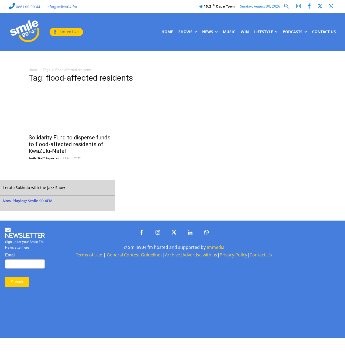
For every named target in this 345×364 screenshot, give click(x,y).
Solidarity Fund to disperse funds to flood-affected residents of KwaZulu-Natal (70, 144)
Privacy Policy (233, 255)
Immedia (216, 247)
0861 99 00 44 (28, 7)
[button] (286, 6)
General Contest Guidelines (135, 255)
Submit (17, 282)
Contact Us (261, 255)
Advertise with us (199, 255)
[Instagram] (298, 6)
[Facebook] (309, 6)
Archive (172, 255)
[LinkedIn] (190, 232)
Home (33, 69)
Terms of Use (89, 255)
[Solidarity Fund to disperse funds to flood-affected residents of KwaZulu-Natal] (72, 109)
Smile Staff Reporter (44, 158)
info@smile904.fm (62, 7)
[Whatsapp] (330, 6)
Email (11, 255)
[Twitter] (320, 6)
